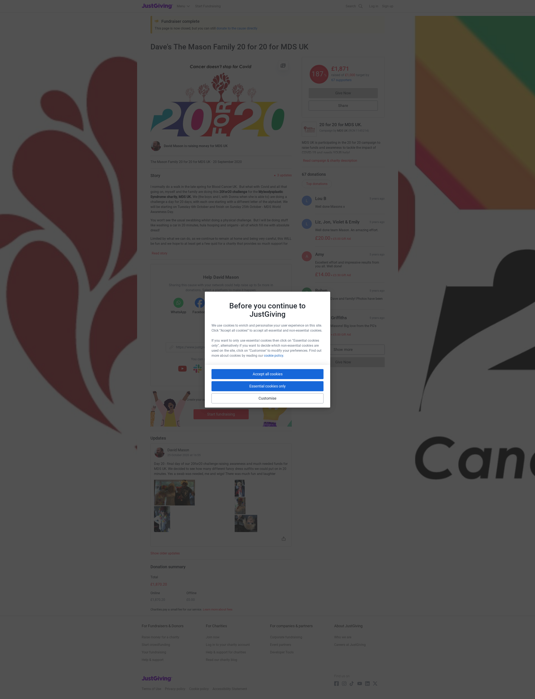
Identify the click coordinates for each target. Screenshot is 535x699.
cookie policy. (274, 356)
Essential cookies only (267, 386)
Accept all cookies (268, 374)
